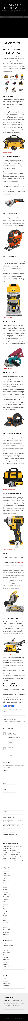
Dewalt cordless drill (7, 152)
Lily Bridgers (5, 852)
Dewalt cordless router (7, 317)
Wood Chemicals (6, 966)
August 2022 (5, 899)
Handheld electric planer (8, 429)
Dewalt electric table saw (8, 654)
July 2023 (5, 882)
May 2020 (5, 908)
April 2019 (5, 915)
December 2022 (6, 894)
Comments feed (6, 983)
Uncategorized (6, 964)
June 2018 (5, 922)
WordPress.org (6, 985)
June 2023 (5, 885)
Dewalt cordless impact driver (9, 549)
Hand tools (5, 950)
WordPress (19, 1016)
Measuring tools (6, 952)
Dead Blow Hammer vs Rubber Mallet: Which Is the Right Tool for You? (15, 722)
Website (5, 795)
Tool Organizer (6, 961)
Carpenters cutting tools (8, 945)
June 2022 (5, 903)
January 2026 (6, 871)
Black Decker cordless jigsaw (9, 252)
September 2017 (6, 934)
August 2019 (5, 913)
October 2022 (6, 896)
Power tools (9, 709)
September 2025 (6, 875)
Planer (4, 954)
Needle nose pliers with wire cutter (10, 834)
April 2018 (5, 925)
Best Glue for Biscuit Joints (9, 832)
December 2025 (6, 873)
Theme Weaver (19, 1018)
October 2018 (6, 918)
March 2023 (5, 892)
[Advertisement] (14, 28)
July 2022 (5, 901)
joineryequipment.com (8, 1000)
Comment (5, 770)
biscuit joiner (21, 445)
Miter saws (20, 562)
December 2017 (6, 929)
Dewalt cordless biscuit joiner (9, 489)
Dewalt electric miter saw (8, 613)
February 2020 (6, 911)
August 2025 (5, 878)
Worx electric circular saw (8, 209)
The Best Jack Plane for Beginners (16, 846)
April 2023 (5, 889)
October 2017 (6, 932)
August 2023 (5, 880)
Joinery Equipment (14, 7)
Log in (4, 978)
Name (4, 783)
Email (4, 789)
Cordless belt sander (7, 368)
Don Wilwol (5, 846)
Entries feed (5, 980)
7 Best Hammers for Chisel (9, 719)
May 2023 (5, 887)
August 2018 (5, 920)
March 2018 (5, 927)
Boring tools (5, 943)
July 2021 (5, 906)
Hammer (5, 947)
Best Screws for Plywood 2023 (9, 860)
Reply (10, 742)
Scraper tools (6, 959)
